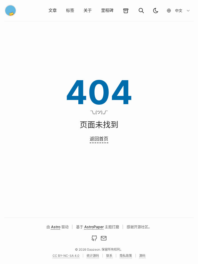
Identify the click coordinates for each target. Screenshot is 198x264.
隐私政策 (126, 256)
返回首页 (99, 139)
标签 (70, 10)
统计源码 (93, 256)
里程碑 (107, 10)
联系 (109, 256)
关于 (88, 10)
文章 (52, 10)
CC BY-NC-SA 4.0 (66, 256)
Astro (55, 227)
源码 (142, 256)
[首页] (10, 10)
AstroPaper (94, 227)
